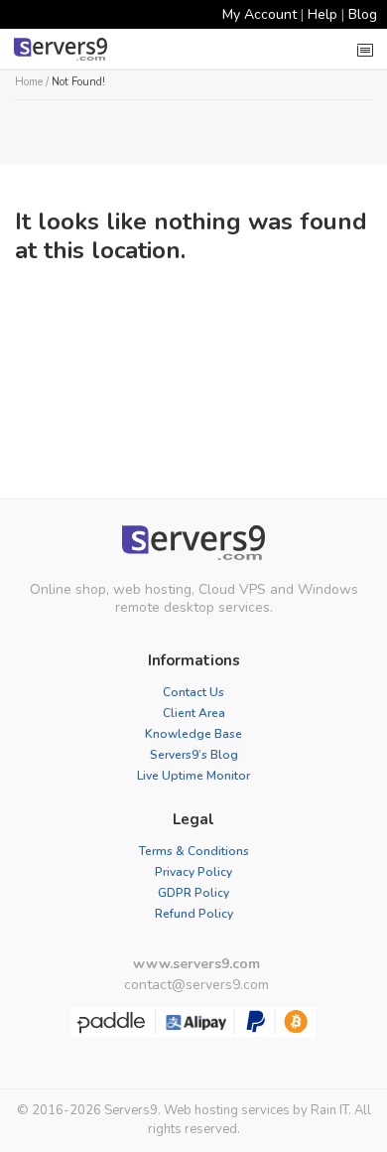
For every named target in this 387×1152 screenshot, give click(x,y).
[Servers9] (193, 542)
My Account (259, 14)
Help (322, 14)
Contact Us (193, 692)
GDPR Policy (193, 893)
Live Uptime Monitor (193, 776)
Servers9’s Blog (194, 755)
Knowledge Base (193, 734)
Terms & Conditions (194, 851)
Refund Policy (194, 914)
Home (29, 81)
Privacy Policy (193, 872)
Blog (362, 14)
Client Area (194, 713)
